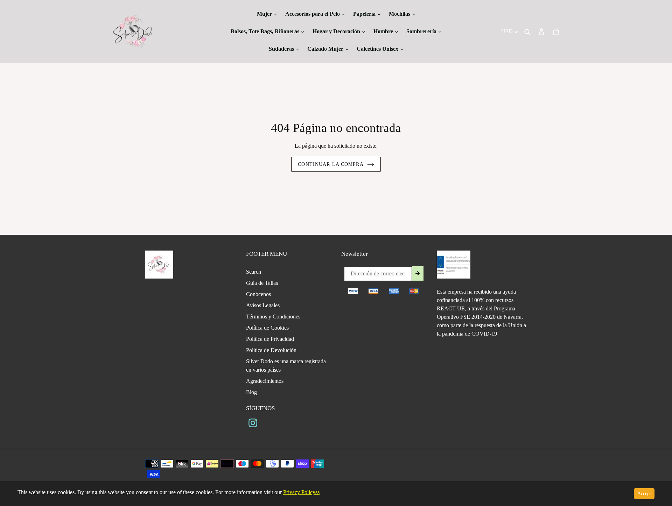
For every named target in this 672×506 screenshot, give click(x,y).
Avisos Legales (263, 305)
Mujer (265, 14)
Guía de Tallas (262, 283)
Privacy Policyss (301, 492)
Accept (644, 493)
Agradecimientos (265, 381)
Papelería (365, 14)
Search (253, 272)
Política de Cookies (267, 328)
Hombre (383, 31)
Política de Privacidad (270, 339)
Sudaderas (282, 49)
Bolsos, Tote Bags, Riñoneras (266, 31)
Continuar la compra (330, 164)
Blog (251, 392)
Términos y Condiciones (273, 316)
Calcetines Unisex (378, 49)
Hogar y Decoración (337, 31)
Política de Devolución (271, 350)
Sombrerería (422, 31)
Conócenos (258, 294)
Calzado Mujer (326, 49)
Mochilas (400, 14)
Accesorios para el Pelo (313, 14)
